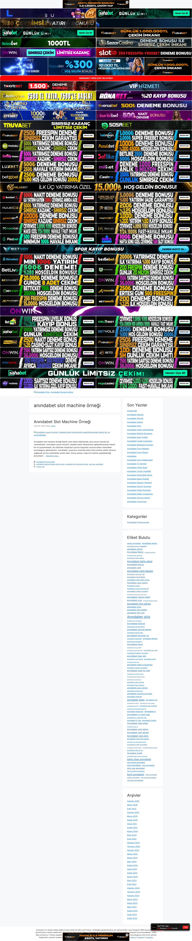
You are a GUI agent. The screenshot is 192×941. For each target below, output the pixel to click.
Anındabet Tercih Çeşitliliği (139, 471)
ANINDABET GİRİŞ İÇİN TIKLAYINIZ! (96, 78)
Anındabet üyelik (134, 753)
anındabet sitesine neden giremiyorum (50, 464)
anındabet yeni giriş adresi (138, 739)
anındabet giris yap (136, 613)
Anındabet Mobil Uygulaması (140, 494)
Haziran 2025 (133, 812)
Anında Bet (132, 411)
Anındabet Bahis (135, 552)
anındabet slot (151, 700)
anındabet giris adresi (139, 603)
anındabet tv (150, 711)
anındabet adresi (134, 549)
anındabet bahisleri (150, 552)
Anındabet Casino (133, 586)
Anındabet (131, 456)
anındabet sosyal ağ (133, 706)
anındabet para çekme (137, 688)
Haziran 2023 (133, 896)
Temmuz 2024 (133, 846)
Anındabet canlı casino (137, 583)
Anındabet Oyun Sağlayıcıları (140, 460)
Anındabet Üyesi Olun (137, 501)
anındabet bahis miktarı (135, 558)
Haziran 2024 (133, 850)
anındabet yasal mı (132, 726)
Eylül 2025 (131, 809)
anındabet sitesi (136, 699)
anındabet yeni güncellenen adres (136, 742)
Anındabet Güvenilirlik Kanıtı (139, 475)
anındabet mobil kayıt (133, 662)
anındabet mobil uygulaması (140, 665)
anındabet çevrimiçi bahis (134, 747)
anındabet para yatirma (135, 682)
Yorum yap (40, 467)
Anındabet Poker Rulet (137, 467)
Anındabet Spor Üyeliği (137, 437)
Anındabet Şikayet (135, 415)
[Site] (48, 135)
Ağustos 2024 (133, 843)
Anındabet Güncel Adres (136, 627)
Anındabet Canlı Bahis (136, 577)
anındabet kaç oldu (151, 650)
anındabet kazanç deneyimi (135, 650)
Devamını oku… (53, 456)
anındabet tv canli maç (138, 714)
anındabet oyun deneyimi (134, 679)
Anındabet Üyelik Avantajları (139, 441)
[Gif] (96, 187)
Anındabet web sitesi (137, 723)
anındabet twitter (149, 720)
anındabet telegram (135, 712)
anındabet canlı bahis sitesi (138, 580)
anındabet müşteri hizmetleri (137, 668)
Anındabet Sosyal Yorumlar (139, 486)
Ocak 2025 (132, 824)
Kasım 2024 (132, 831)
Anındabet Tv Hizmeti (136, 464)
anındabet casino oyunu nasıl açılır (137, 594)
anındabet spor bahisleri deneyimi (136, 709)
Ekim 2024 (132, 835)
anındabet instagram (134, 641)
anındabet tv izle (134, 720)
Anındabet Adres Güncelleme (140, 430)
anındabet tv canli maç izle (136, 718)
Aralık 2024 (132, 827)
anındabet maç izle (136, 656)
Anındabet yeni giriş (137, 735)
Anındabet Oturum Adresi (138, 498)
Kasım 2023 (132, 877)
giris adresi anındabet (136, 762)
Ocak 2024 (132, 869)
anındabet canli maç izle (136, 574)
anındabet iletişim (150, 639)
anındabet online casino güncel (136, 676)
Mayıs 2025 (132, 816)
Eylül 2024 (131, 839)
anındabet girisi (134, 607)
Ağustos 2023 (133, 888)
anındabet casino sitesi (138, 597)
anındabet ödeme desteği (150, 747)
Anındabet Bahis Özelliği (138, 479)
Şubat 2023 (132, 911)
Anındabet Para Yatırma (135, 685)
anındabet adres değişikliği (136, 546)
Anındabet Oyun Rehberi (138, 449)
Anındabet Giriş (134, 426)
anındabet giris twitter (137, 610)
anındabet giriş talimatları (134, 621)
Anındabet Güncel (135, 418)
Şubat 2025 (132, 820)
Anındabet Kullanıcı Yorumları (137, 653)
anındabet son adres (133, 703)
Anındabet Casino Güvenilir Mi (138, 589)
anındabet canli (134, 568)
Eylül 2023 (131, 884)
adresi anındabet (134, 543)
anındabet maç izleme (135, 659)
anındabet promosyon (135, 691)
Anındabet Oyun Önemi (137, 452)
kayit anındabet (135, 774)
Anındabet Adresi (135, 422)
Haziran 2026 (133, 801)
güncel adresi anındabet (136, 771)
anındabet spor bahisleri (148, 706)
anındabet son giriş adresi (147, 703)
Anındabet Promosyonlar (45, 462)
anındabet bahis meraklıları (134, 555)
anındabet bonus (135, 564)
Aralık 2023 (132, 873)
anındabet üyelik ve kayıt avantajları (137, 756)
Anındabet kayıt (135, 644)
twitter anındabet (133, 777)
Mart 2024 (132, 861)
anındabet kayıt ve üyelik (134, 647)
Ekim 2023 (132, 880)
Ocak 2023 (132, 914)
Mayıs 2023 (132, 899)
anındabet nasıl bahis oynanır (135, 674)
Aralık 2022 (132, 918)
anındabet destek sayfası (150, 600)
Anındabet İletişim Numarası (139, 433)
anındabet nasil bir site (138, 670)
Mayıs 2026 (132, 805)
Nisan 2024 (132, 858)
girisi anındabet (148, 765)
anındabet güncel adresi (139, 629)
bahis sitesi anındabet (139, 759)
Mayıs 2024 (132, 854)
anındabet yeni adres (137, 729)
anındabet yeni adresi (138, 732)
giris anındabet (134, 765)
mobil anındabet (151, 775)
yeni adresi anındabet (148, 777)
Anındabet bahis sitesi (139, 561)
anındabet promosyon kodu (139, 693)
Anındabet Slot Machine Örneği (62, 421)
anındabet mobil (150, 659)
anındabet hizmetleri (134, 639)
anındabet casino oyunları (137, 591)
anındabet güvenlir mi (138, 635)
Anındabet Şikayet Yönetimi (139, 483)
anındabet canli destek (140, 571)
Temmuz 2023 (133, 892)
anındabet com (134, 600)
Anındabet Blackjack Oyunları (140, 445)
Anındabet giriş (138, 617)
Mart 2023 (132, 907)
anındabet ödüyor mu (135, 750)
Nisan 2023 (132, 903)
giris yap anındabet (136, 768)
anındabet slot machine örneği (76, 464)
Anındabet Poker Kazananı (139, 490)
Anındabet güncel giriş (135, 633)
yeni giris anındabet (96, 464)
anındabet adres (149, 543)
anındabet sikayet (134, 697)
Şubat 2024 (132, 865)
